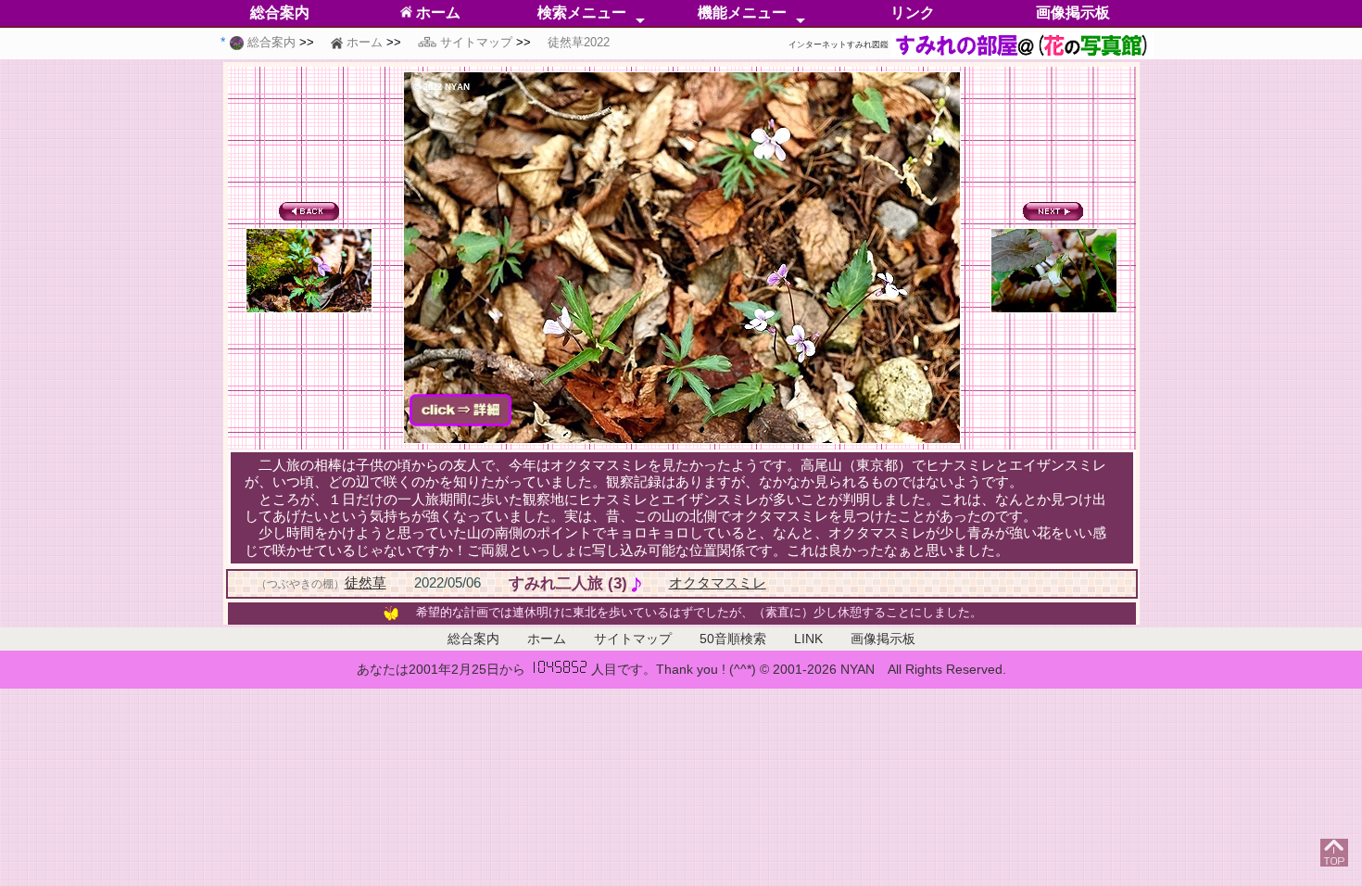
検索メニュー (581, 12)
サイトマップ (633, 638)
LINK (808, 638)
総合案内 (279, 12)
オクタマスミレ (717, 582)
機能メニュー (742, 12)
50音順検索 (733, 638)
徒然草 (365, 582)
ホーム (436, 12)
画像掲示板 (1073, 12)
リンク (912, 12)
